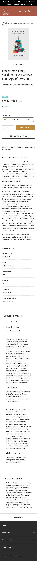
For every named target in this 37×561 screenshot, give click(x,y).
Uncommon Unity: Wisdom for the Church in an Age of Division (17, 24)
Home (3, 22)
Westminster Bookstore (14, 556)
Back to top (18, 517)
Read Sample (19, 64)
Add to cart (25, 128)
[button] (29, 11)
